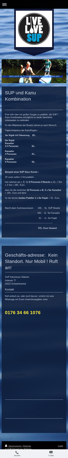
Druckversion (15, 446)
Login (60, 446)
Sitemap (27, 446)
